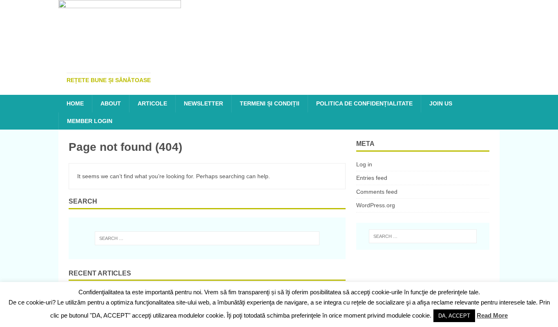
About (110, 103)
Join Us (440, 103)
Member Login (89, 121)
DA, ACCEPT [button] (454, 316)
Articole (152, 103)
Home (75, 103)
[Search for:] (207, 238)
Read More (492, 315)
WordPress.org (375, 205)
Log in (364, 164)
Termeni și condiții (269, 103)
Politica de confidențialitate (364, 103)
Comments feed (376, 191)
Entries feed (371, 178)
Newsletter (203, 103)
